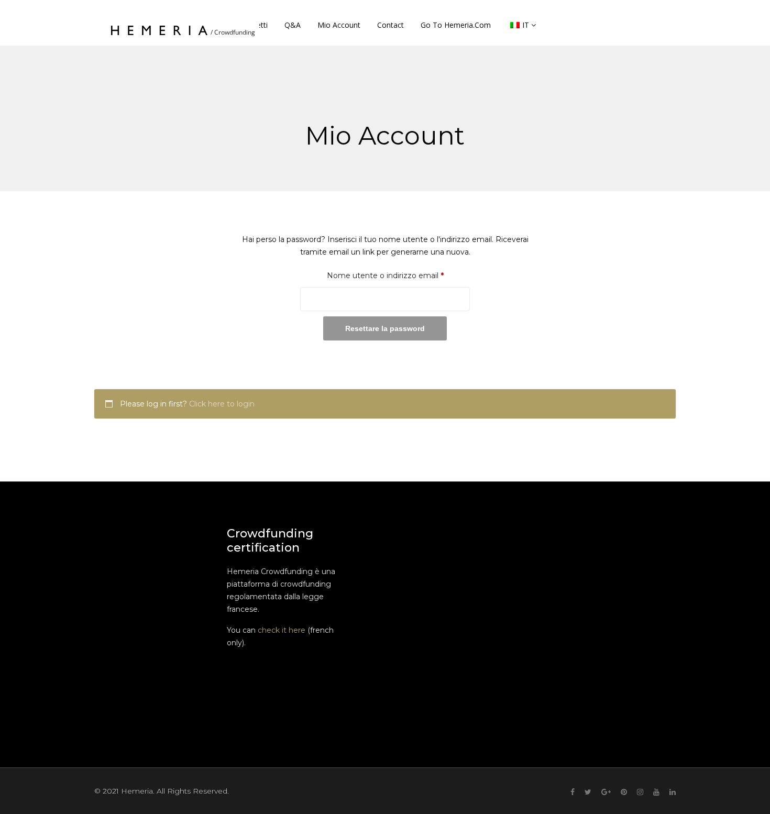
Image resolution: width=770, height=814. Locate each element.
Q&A (292, 25)
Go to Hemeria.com (456, 25)
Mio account (338, 25)
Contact (390, 25)
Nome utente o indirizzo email (398, 275)
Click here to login (222, 404)
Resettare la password (385, 328)
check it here (281, 630)
